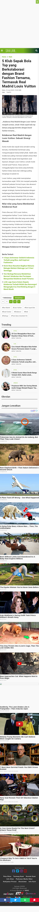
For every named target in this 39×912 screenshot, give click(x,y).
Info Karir (32, 881)
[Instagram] (21, 871)
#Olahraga (5, 316)
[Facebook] (13, 871)
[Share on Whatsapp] (25, 900)
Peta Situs (7, 876)
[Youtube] (25, 871)
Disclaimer (23, 881)
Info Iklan (10, 879)
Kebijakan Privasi (10, 881)
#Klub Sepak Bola (29, 307)
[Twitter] (17, 871)
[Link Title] (2, 50)
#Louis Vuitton (17, 307)
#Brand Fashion (6, 312)
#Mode (26, 312)
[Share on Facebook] (5, 900)
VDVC (27, 890)
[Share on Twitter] (15, 900)
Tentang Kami (18, 876)
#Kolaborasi (17, 312)
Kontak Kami (31, 876)
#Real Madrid (6, 307)
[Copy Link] (34, 900)
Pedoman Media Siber (24, 879)
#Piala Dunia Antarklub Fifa (19, 316)
